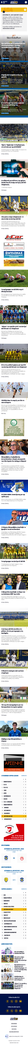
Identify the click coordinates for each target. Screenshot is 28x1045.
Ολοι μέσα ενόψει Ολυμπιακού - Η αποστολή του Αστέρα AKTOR (20, 959)
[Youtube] (20, 1001)
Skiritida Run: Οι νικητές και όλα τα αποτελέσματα (19, 978)
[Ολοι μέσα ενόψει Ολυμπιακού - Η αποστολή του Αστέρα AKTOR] (14, 205)
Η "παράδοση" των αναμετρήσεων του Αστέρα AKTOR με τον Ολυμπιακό (12, 105)
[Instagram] (16, 1001)
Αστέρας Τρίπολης (5, 85)
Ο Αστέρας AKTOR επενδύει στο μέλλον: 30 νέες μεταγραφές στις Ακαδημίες (12, 631)
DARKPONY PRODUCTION (14, 1042)
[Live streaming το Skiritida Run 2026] (7, 950)
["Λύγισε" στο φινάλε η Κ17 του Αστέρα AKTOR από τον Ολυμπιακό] (14, 314)
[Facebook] (7, 1001)
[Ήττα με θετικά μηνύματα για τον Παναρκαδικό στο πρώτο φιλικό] (14, 694)
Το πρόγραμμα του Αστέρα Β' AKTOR (13, 561)
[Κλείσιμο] (25, 9)
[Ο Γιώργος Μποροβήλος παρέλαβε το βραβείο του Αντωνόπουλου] (14, 516)
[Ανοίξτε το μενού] (26, 2)
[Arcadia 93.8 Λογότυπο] (14, 2)
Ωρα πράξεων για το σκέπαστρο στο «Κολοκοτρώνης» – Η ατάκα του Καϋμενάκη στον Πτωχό (13, 45)
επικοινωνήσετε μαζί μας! (9, 28)
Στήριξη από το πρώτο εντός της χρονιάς (11, 76)
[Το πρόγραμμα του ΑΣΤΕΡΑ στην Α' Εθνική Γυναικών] (14, 278)
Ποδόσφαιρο (4, 190)
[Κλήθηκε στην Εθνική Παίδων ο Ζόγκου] (14, 728)
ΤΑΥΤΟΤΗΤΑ (14, 1029)
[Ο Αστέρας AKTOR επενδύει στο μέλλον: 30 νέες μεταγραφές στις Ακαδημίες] (14, 617)
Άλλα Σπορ (3, 413)
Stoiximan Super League (9, 776)
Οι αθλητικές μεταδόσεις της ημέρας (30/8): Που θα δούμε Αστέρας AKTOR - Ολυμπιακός (14, 183)
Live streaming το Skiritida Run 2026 (19, 952)
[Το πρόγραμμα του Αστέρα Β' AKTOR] (14, 551)
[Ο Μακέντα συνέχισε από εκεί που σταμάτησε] (14, 659)
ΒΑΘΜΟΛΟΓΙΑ (24, 775)
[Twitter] (11, 1001)
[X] (11, 1010)
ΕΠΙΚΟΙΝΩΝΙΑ (14, 1023)
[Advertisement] (14, 237)
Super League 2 (6, 889)
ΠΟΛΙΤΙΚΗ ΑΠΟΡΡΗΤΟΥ (14, 1031)
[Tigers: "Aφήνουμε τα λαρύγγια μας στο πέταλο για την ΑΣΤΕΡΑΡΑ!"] (14, 133)
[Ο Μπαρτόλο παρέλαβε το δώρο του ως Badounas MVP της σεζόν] (14, 581)
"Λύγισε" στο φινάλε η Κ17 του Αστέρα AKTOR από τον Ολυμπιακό (20, 986)
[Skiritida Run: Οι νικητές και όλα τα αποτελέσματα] (14, 390)
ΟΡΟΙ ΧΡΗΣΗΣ (14, 1026)
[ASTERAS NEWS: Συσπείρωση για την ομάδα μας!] (14, 485)
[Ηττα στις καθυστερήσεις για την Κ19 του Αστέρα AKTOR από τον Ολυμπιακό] (14, 353)
